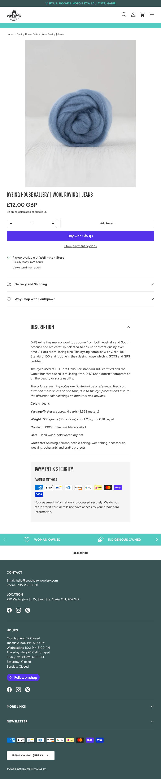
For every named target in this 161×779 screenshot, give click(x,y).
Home (10, 34)
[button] (142, 14)
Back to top (80, 552)
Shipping (12, 211)
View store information (26, 267)
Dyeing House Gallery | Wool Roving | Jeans (40, 34)
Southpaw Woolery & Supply (30, 768)
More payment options (80, 246)
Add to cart (107, 223)
